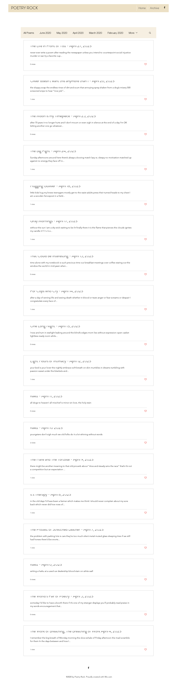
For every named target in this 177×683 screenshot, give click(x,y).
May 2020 (62, 32)
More (131, 32)
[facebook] (164, 7)
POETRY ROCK (24, 8)
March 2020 (95, 32)
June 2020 (45, 32)
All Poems (29, 32)
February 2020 (115, 32)
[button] (150, 33)
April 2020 (78, 32)
